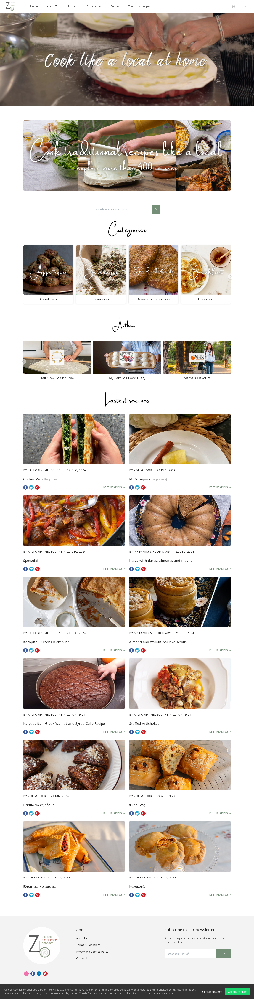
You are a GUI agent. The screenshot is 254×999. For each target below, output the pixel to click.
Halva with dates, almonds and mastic (160, 560)
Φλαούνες (137, 805)
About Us (81, 938)
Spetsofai (30, 560)
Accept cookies (237, 991)
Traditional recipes (139, 6)
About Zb (52, 6)
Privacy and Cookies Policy (92, 951)
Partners (73, 6)
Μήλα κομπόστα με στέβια (150, 479)
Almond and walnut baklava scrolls (158, 642)
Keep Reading (113, 487)
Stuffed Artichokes (144, 723)
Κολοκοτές (137, 886)
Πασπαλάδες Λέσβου (40, 805)
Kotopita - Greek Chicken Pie (46, 642)
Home (34, 6)
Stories (115, 6)
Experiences (94, 6)
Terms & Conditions (88, 945)
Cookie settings (212, 991)
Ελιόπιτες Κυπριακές (40, 886)
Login (245, 6)
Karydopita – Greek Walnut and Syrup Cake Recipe (64, 723)
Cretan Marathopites (40, 479)
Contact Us (83, 958)
